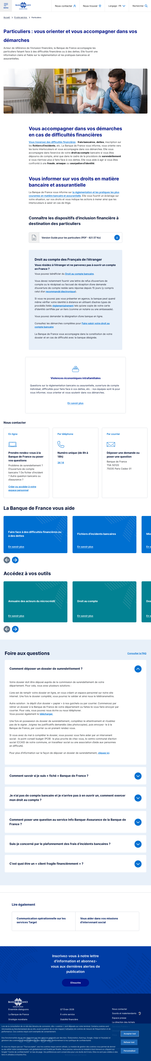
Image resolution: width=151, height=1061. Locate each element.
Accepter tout (130, 1034)
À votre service (67, 1014)
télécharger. (46, 713)
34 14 (61, 462)
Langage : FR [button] (114, 6)
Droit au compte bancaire (79, 273)
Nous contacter (119, 1009)
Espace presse (119, 1018)
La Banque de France (18, 1014)
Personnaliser (130, 1051)
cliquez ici (103, 752)
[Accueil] (18, 1003)
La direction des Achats (123, 1022)
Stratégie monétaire (17, 1019)
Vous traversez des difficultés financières (52, 142)
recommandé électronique (60, 291)
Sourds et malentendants (124, 1013)
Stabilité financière (69, 1019)
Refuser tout (129, 1042)
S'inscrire (75, 982)
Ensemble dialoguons (18, 1009)
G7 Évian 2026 (67, 1009)
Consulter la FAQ (136, 653)
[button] (140, 6)
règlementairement (63, 305)
